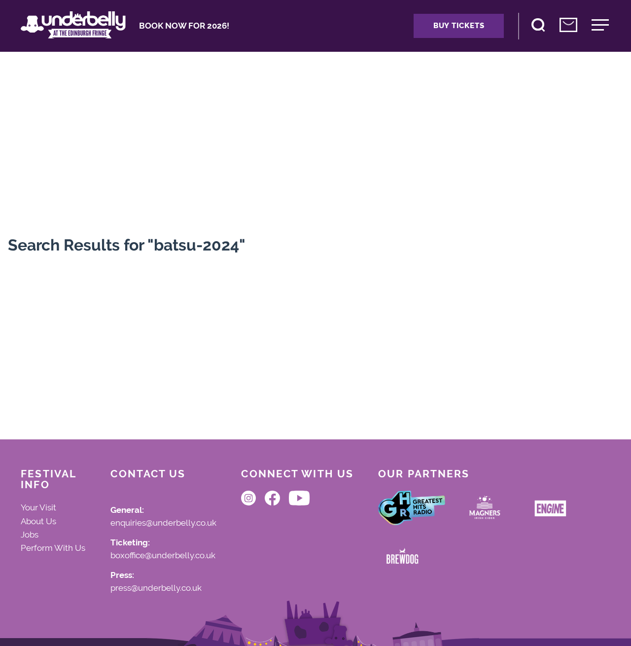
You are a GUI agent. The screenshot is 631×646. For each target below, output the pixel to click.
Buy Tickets (458, 25)
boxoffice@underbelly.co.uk (162, 555)
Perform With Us (53, 548)
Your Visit (38, 507)
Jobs (29, 534)
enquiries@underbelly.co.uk (163, 523)
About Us (38, 521)
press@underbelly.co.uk (156, 588)
